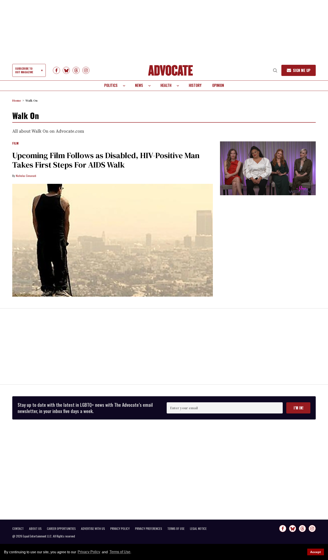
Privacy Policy (89, 552)
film (15, 143)
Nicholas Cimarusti (26, 176)
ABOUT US (35, 528)
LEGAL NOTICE (198, 528)
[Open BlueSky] (66, 70)
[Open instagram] (85, 70)
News (139, 85)
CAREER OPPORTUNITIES (61, 528)
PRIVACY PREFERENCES (148, 528)
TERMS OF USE (176, 528)
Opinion (218, 85)
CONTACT (18, 528)
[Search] (275, 70)
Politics (111, 85)
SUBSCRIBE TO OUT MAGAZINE (24, 70)
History (195, 85)
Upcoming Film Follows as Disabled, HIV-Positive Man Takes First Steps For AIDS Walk (105, 160)
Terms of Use (120, 552)
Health (165, 85)
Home (16, 100)
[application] (268, 168)
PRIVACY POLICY (120, 528)
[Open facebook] (56, 70)
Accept (315, 552)
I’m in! (298, 408)
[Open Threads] (76, 70)
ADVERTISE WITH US (93, 528)
